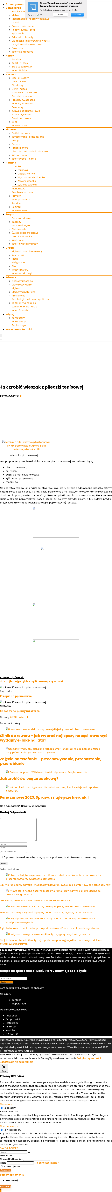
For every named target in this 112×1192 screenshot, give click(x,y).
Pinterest (11, 1026)
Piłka (16, 717)
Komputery (18, 318)
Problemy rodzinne (22, 192)
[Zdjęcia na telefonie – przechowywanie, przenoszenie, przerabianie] (56, 752)
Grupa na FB (13, 1019)
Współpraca (19, 1003)
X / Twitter (12, 1034)
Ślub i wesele (19, 229)
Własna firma (19, 155)
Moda (15, 258)
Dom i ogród (13, 8)
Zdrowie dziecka (27, 181)
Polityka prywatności (89, 1058)
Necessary (10, 1108)
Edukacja (23, 170)
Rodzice (16, 203)
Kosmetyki (18, 255)
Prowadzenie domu (23, 26)
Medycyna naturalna (23, 292)
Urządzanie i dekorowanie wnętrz (31, 40)
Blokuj (60, 14)
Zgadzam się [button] (7, 1062)
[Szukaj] (29, 1152)
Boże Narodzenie (21, 218)
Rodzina (11, 162)
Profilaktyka (18, 295)
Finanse (11, 129)
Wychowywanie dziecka (31, 177)
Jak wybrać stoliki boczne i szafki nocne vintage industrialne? (35, 900)
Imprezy (16, 222)
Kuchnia (11, 74)
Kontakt (16, 1000)
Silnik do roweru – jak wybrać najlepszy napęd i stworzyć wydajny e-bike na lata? (53, 738)
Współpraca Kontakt (19, 329)
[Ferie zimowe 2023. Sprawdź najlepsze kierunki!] (56, 791)
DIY (12, 717)
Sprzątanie (18, 33)
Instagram (12, 1023)
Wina (14, 122)
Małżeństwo (18, 188)
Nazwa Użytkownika (11, 1159)
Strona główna (15, 4)
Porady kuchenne (22, 96)
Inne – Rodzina (20, 210)
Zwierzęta (17, 48)
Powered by (32, 15)
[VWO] (40, 15)
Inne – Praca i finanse (24, 158)
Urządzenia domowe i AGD (27, 44)
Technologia (19, 325)
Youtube (10, 1030)
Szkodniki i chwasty (22, 37)
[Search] (1, 339)
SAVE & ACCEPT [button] (9, 1148)
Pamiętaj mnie (11, 1166)
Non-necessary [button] (9, 1126)
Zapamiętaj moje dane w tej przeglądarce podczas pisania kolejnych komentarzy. (50, 857)
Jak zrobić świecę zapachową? (29, 778)
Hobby (10, 55)
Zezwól (77, 14)
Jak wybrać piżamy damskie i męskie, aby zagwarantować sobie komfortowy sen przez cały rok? (55, 885)
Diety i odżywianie (22, 284)
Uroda (10, 247)
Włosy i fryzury (20, 269)
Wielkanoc (18, 240)
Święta (10, 214)
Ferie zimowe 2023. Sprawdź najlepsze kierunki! (44, 797)
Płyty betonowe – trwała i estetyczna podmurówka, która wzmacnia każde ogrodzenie (49, 928)
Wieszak (23, 717)
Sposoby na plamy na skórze (20, 711)
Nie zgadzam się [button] (24, 1062)
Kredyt (15, 140)
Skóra (15, 266)
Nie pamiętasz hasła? (46, 1162)
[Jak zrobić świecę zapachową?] (46, 772)
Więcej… (11, 314)
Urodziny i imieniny (22, 236)
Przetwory (17, 107)
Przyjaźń (16, 196)
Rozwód (16, 207)
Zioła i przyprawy (21, 118)
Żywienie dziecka (27, 184)
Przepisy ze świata (22, 103)
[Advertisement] (56, 362)
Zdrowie (11, 277)
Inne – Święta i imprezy (25, 244)
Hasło (3, 1162)
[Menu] (1, 335)
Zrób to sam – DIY (22, 66)
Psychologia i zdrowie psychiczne (30, 299)
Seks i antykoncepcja (24, 303)
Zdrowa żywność (21, 114)
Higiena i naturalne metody (27, 251)
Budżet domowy (21, 133)
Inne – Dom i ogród (22, 51)
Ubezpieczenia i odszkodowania (30, 151)
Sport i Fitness (20, 63)
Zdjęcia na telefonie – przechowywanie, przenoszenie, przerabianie (50, 761)
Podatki (16, 144)
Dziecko (16, 166)
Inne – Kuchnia (20, 125)
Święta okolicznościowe (25, 233)
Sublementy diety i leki (24, 306)
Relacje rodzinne (21, 199)
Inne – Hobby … (20, 70)
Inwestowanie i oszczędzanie (28, 136)
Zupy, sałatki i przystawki (26, 111)
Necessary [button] (6, 1104)
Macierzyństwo (26, 173)
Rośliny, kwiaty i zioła (23, 29)
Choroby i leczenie (22, 281)
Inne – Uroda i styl (22, 273)
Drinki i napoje (20, 89)
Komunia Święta (21, 225)
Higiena (16, 288)
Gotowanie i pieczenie (24, 92)
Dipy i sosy (17, 85)
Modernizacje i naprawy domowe (30, 18)
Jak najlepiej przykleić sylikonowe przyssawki (31, 681)
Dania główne (19, 81)
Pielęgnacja (18, 262)
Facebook (11, 1015)
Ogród (15, 22)
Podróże (16, 59)
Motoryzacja (19, 321)
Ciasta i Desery (20, 78)
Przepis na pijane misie (16, 696)
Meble (15, 15)
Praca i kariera (20, 147)
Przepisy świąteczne (23, 100)
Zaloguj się (5, 1170)
